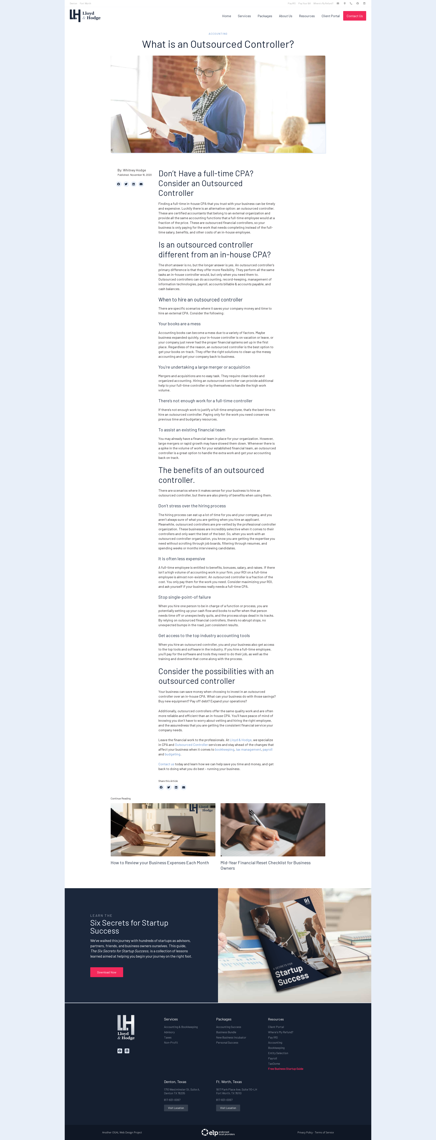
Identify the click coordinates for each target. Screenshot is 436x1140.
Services (244, 16)
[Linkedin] (127, 1051)
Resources (307, 16)
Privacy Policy (305, 1132)
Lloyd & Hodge (241, 740)
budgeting (172, 754)
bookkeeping (224, 749)
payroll (267, 749)
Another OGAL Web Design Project (122, 1132)
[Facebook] (120, 1051)
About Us (285, 16)
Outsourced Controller (191, 744)
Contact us (166, 764)
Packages (265, 16)
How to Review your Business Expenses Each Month (160, 862)
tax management (248, 749)
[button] (119, 184)
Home (226, 16)
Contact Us (355, 16)
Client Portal (331, 16)
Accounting (218, 33)
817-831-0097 (172, 1099)
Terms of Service (324, 1132)
